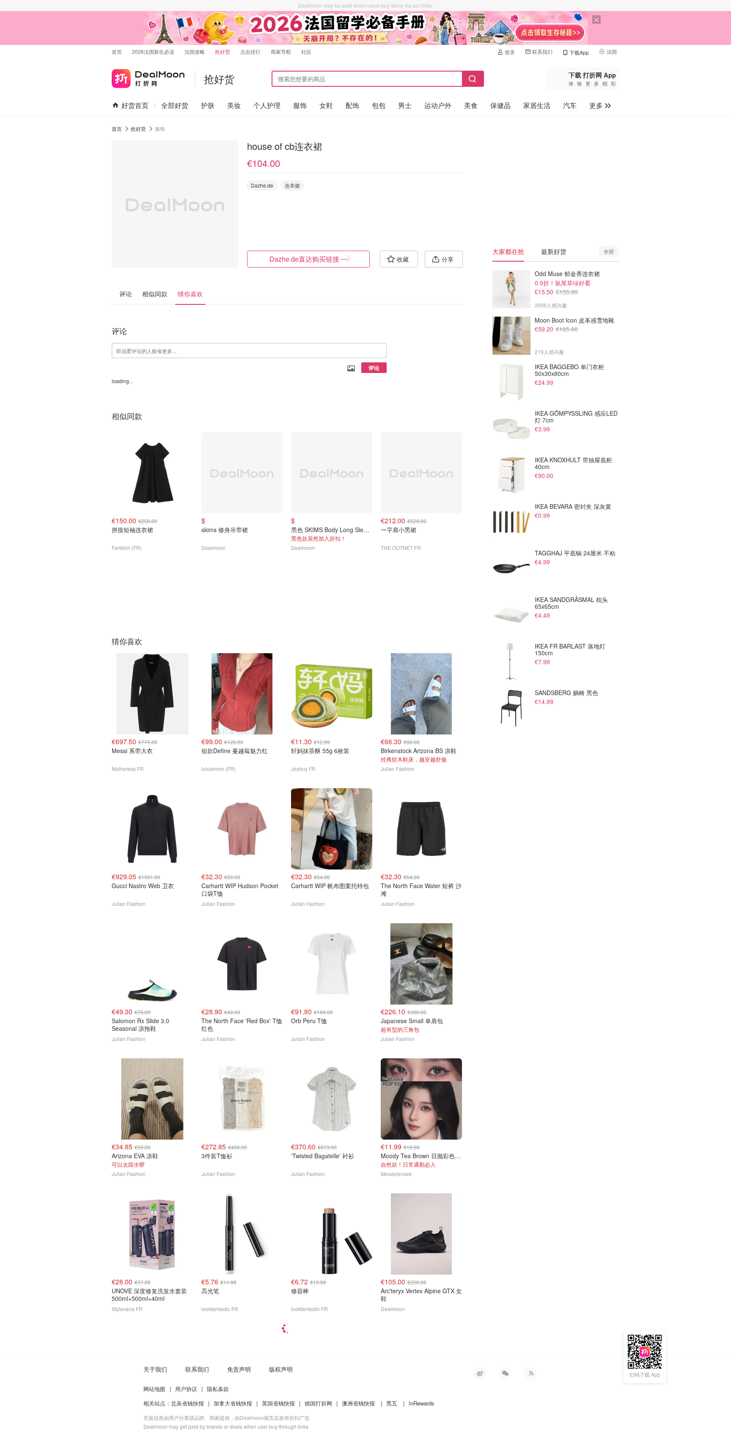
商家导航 (281, 51)
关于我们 (155, 1369)
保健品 (500, 105)
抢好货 (222, 51)
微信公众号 (505, 1373)
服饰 (300, 105)
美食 (471, 105)
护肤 (207, 105)
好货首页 (134, 105)
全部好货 (174, 105)
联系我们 (542, 51)
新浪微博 (479, 1373)
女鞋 (326, 105)
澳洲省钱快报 (358, 1403)
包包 (378, 105)
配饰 (352, 105)
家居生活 (536, 105)
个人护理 (266, 105)
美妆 (234, 105)
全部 (609, 251)
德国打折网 (318, 1403)
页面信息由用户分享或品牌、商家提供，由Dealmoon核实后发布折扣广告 (226, 1417)
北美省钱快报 (187, 1403)
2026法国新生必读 (153, 51)
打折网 (148, 77)
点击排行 (250, 51)
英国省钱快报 (278, 1403)
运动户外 (437, 105)
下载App (579, 52)
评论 (373, 368)
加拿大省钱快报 (233, 1403)
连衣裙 (292, 185)
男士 (405, 105)
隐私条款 (218, 1389)
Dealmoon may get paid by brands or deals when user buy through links (225, 1426)
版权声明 (281, 1369)
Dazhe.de (262, 185)
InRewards (421, 1403)
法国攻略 (194, 51)
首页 (117, 51)
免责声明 (239, 1369)
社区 (306, 51)
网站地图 (154, 1389)
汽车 (570, 105)
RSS (530, 1373)
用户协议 (186, 1389)
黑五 (391, 1403)
